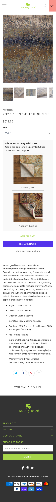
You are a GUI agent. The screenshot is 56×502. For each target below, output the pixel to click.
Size (5, 127)
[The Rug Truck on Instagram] (33, 468)
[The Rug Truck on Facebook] (23, 468)
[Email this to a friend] (39, 373)
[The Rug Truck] (28, 6)
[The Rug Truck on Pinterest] (28, 468)
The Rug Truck (21, 476)
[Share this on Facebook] (24, 373)
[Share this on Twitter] (16, 373)
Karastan (8, 109)
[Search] (45, 6)
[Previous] (5, 48)
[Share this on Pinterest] (31, 373)
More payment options (28, 250)
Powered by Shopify (38, 476)
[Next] (50, 48)
